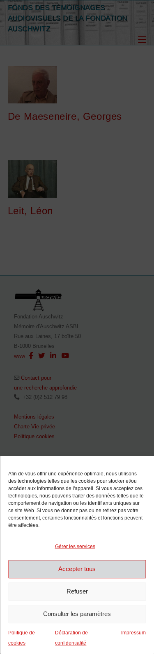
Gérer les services (75, 546)
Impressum (133, 633)
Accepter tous (77, 568)
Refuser (77, 591)
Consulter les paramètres (77, 613)
